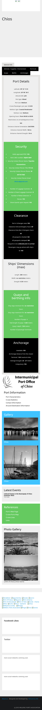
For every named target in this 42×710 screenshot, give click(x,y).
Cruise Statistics (12, 400)
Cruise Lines (10, 517)
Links (8, 520)
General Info (8, 65)
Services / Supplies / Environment (15, 69)
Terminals (33, 69)
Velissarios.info (33, 699)
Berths (14, 73)
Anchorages (24, 73)
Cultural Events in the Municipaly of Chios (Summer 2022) (18, 494)
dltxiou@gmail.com (21, 181)
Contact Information (13, 403)
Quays (6, 73)
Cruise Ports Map (12, 514)
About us (5, 699)
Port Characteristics (13, 397)
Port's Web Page (12, 512)
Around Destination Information (18, 406)
